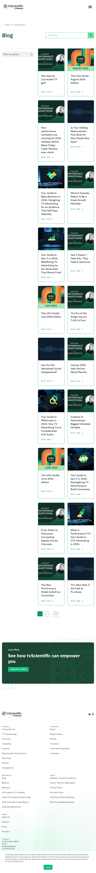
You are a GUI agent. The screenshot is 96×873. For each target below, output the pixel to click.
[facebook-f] (93, 714)
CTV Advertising (9, 734)
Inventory (6, 739)
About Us (6, 817)
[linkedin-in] (89, 714)
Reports (5, 783)
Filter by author (11, 54)
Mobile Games (56, 734)
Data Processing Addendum (62, 802)
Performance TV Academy (13, 792)
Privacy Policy (56, 787)
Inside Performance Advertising (16, 797)
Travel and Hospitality (60, 748)
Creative (6, 748)
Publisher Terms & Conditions (63, 778)
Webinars (6, 787)
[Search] (91, 35)
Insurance (54, 744)
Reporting (6, 758)
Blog (4, 778)
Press (4, 827)
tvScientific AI (8, 729)
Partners (6, 831)
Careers (5, 822)
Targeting (6, 744)
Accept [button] (48, 867)
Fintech (53, 739)
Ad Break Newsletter (11, 807)
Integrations (8, 768)
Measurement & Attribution (14, 753)
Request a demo (18, 669)
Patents (5, 763)
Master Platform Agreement (62, 783)
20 (56, 614)
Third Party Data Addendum (62, 797)
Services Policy (57, 792)
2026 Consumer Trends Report (15, 802)
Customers (55, 753)
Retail (52, 729)
